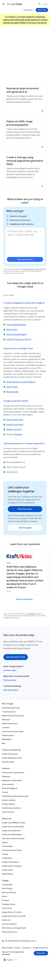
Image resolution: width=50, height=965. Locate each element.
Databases (6, 776)
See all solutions (8, 812)
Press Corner (7, 908)
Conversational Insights (16, 334)
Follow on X (6, 920)
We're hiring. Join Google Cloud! (14, 928)
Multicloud (6, 720)
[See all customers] (24, 599)
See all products (10, 690)
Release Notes (7, 874)
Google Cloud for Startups (12, 866)
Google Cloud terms (40, 948)
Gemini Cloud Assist (14, 424)
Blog (3, 743)
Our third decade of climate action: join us (20, 941)
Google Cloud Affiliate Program (13, 823)
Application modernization (12, 780)
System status (7, 870)
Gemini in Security (14, 429)
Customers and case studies (13, 731)
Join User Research (9, 924)
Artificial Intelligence (9, 788)
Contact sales (9, 670)
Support (5, 842)
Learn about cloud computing (13, 838)
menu (3, 4)
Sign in (45, 4)
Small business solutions (11, 808)
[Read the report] (25, 509)
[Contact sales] (25, 77)
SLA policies (32, 614)
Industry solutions (8, 800)
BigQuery (18, 434)
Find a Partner (7, 889)
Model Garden (12, 392)
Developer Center (8, 904)
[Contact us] (28, 10)
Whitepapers (7, 739)
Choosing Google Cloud (11, 708)
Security (5, 792)
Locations (5, 727)
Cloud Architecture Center (12, 850)
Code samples (7, 846)
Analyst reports (8, 735)
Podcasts (5, 900)
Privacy (17, 948)
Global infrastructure (10, 724)
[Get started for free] (25, 70)
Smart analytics (8, 784)
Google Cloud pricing (9, 754)
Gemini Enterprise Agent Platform (34, 269)
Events (4, 896)
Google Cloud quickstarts (11, 831)
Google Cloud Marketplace (12, 834)
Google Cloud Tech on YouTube (14, 916)
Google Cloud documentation (13, 827)
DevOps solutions (8, 804)
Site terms (27, 948)
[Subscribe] (41, 953)
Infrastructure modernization (13, 773)
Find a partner (10, 680)
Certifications (7, 858)
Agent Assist (11, 329)
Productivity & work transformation (15, 796)
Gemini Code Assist (14, 419)
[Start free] (42, 10)
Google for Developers (10, 862)
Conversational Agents (16, 324)
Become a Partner (9, 892)
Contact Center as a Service (18, 339)
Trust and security (9, 712)
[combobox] (10, 960)
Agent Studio (12, 387)
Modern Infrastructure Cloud (13, 716)
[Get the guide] (25, 528)
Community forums (9, 932)
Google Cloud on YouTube (12, 912)
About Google (7, 948)
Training (5, 854)
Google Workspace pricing (12, 758)
